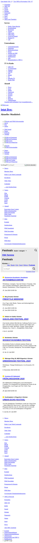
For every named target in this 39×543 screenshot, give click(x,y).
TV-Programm (12, 68)
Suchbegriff (4, 165)
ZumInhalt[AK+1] (6, 1)
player (6, 123)
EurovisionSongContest (11, 209)
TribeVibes (7, 181)
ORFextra (11, 33)
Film (5, 193)
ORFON (7, 6)
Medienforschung (13, 50)
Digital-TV (11, 38)
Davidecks (7, 177)
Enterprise (11, 48)
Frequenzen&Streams (10, 234)
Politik (6, 196)
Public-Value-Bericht (14, 26)
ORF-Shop (11, 34)
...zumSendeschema (10, 187)
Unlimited (7, 184)
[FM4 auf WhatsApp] (10, 142)
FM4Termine (8, 255)
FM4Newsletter (9, 231)
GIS (9, 39)
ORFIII (10, 72)
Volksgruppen (12, 100)
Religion (10, 98)
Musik (6, 195)
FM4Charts (7, 214)
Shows (6, 168)
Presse (10, 51)
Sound (6, 9)
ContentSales (12, 55)
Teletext (10, 70)
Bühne (26, 265)
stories (6, 126)
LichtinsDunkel (13, 36)
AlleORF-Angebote (10, 527)
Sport (5, 16)
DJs (17, 265)
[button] (14, 121)
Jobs (9, 58)
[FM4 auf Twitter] (9, 160)
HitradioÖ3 (11, 78)
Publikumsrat (12, 56)
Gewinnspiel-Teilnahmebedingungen (14, 244)
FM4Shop (7, 240)
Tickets (10, 31)
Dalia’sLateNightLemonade (12, 174)
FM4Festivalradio (9, 212)
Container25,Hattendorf (12, 376)
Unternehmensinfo (13, 46)
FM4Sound (7, 129)
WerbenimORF (13, 53)
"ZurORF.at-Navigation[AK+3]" (23, 1)
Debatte (6, 11)
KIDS (6, 8)
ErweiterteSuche (30, 271)
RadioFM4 (11, 80)
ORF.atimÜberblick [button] (10, 19)
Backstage (11, 30)
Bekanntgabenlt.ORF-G (15, 60)
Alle (8, 265)
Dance (6, 131)
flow (5, 124)
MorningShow (8, 171)
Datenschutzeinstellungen (11, 534)
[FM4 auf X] (8, 141)
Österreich (7, 13)
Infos (5, 219)
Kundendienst (12, 28)
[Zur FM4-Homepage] (5, 105)
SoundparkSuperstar (10, 216)
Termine (6, 134)
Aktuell (6, 206)
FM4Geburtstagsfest (10, 211)
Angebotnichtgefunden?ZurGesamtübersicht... (18, 102)
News (6, 18)
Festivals (32, 265)
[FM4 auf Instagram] (10, 137)
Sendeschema (8, 225)
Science (10, 95)
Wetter (6, 14)
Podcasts (6, 133)
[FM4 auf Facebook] (10, 139)
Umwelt (6, 198)
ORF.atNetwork (9, 496)
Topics (6, 190)
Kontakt (6, 222)
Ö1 (9, 77)
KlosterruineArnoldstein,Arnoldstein (16, 277)
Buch (5, 201)
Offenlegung (8, 536)
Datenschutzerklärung (10, 532)
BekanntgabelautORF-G (11, 537)
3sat (9, 73)
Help (9, 97)
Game (6, 200)
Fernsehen (7, 4)
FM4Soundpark (9, 228)
